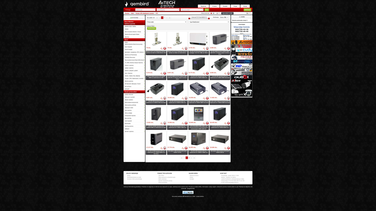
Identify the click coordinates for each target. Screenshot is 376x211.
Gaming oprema (129, 126)
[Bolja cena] (161, 48)
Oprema (127, 37)
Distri (132, 13)
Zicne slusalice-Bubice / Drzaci (133, 31)
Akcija (245, 6)
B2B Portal (247, 9)
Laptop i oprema (129, 68)
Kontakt (225, 6)
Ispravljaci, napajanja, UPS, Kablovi (134, 52)
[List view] (213, 13)
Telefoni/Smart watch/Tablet (132, 34)
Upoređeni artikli (227, 13)
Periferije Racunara (130, 57)
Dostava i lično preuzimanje (134, 179)
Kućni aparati (128, 121)
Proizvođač (150, 22)
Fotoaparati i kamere (130, 115)
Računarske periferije (130, 105)
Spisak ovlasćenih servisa (165, 180)
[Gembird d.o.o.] (150, 4)
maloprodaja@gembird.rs (231, 182)
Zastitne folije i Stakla (130, 26)
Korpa (235, 6)
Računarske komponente (131, 102)
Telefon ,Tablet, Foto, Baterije (132, 76)
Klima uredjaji (128, 113)
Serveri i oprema (129, 131)
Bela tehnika (128, 118)
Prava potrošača (162, 182)
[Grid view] (211, 13)
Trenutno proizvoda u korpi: (239, 20)
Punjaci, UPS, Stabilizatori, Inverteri (145, 13)
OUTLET (127, 89)
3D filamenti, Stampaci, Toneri (133, 83)
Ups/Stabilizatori (194, 22)
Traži (207, 9)
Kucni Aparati (128, 47)
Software (127, 129)
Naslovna (203, 6)
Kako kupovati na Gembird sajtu (166, 177)
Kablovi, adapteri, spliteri (131, 70)
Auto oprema (128, 110)
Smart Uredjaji (128, 49)
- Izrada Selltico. (200, 196)
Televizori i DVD (129, 107)
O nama (214, 6)
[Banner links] (241, 29)
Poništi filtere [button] (151, 28)
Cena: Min (223, 17)
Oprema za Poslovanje (131, 54)
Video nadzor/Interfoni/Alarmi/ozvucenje (133, 43)
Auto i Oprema (128, 73)
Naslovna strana (194, 175)
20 (217, 13)
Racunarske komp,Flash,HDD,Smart (134, 60)
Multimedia (128, 123)
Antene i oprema (129, 65)
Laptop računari (129, 94)
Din (247, 13)
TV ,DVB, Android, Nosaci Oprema (134, 62)
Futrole (126, 29)
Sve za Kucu (128, 86)
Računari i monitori (130, 97)
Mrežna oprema (129, 81)
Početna (127, 13)
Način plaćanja (162, 179)
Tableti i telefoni (129, 100)
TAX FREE (161, 175)
